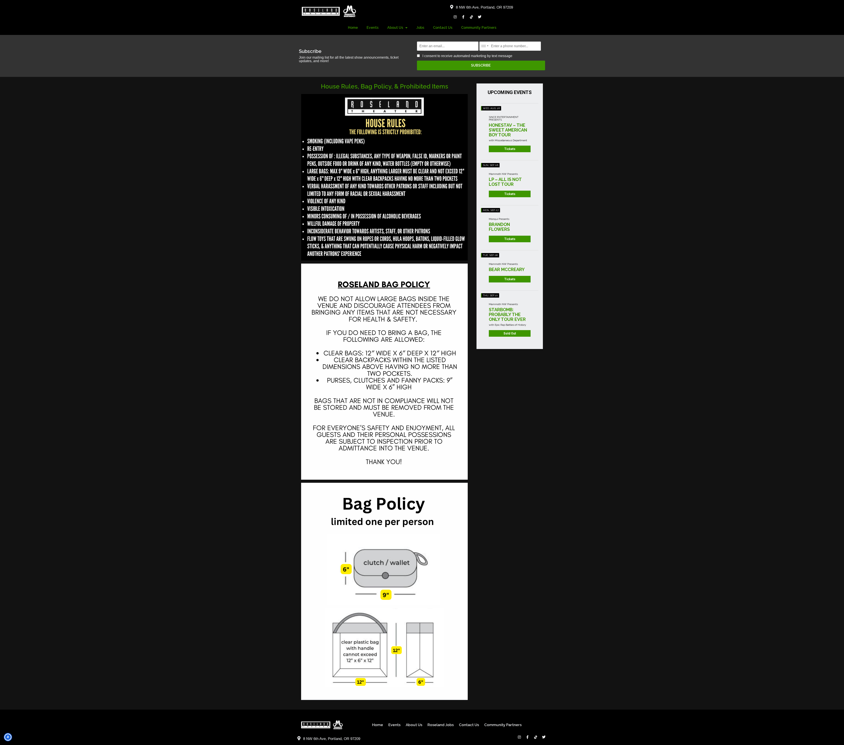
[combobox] (485, 46)
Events (372, 27)
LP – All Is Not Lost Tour (505, 182)
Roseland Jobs (440, 725)
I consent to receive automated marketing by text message (467, 56)
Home (353, 27)
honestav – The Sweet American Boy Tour (508, 130)
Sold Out (510, 333)
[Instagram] (455, 16)
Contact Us (442, 27)
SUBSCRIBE (481, 65)
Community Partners (478, 27)
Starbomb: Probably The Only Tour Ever (507, 314)
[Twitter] (479, 16)
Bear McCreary (507, 269)
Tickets (509, 149)
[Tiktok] (471, 16)
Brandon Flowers (499, 227)
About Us (395, 27)
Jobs (420, 27)
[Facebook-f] (463, 16)
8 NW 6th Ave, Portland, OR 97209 (484, 7)
